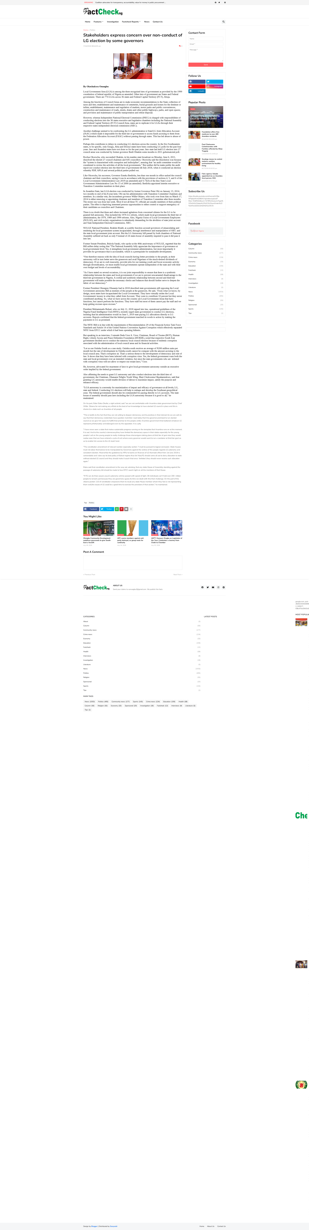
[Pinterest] (121, 509)
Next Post (177, 574)
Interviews (205, 279)
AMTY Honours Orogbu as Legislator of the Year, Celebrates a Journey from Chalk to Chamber (166, 540)
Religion (205, 300)
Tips (205, 313)
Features (98, 21)
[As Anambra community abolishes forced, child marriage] (301, 964)
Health (205, 274)
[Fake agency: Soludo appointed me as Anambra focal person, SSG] (194, 177)
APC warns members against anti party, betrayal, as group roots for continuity (130, 540)
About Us (210, 1226)
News (146, 21)
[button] (224, 22)
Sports (205, 309)
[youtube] (197, 86)
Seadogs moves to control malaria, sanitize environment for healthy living (212, 162)
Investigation (113, 21)
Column (205, 249)
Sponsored (205, 305)
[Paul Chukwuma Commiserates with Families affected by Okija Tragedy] (194, 147)
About (141, 621)
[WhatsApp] (117, 509)
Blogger (94, 1226)
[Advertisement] (141, 605)
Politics (92, 30)
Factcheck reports (130, 21)
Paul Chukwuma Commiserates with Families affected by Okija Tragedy (212, 147)
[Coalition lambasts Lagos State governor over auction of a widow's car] (301, 815)
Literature (205, 287)
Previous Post (90, 574)
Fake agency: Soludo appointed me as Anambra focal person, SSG (212, 176)
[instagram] (218, 587)
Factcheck (205, 270)
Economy (205, 261)
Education (205, 266)
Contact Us (158, 21)
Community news (205, 253)
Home (87, 21)
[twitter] (219, 2)
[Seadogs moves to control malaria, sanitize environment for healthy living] (194, 162)
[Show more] (131, 509)
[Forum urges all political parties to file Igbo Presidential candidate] (301, 1085)
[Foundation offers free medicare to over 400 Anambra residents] (194, 135)
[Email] (126, 509)
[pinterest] (225, 2)
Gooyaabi (113, 1226)
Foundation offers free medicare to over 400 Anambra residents (210, 134)
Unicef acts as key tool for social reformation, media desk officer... (120, 2)
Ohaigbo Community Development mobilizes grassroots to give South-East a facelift (97, 540)
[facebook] (215, 2)
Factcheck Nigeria (197, 231)
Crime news (205, 257)
